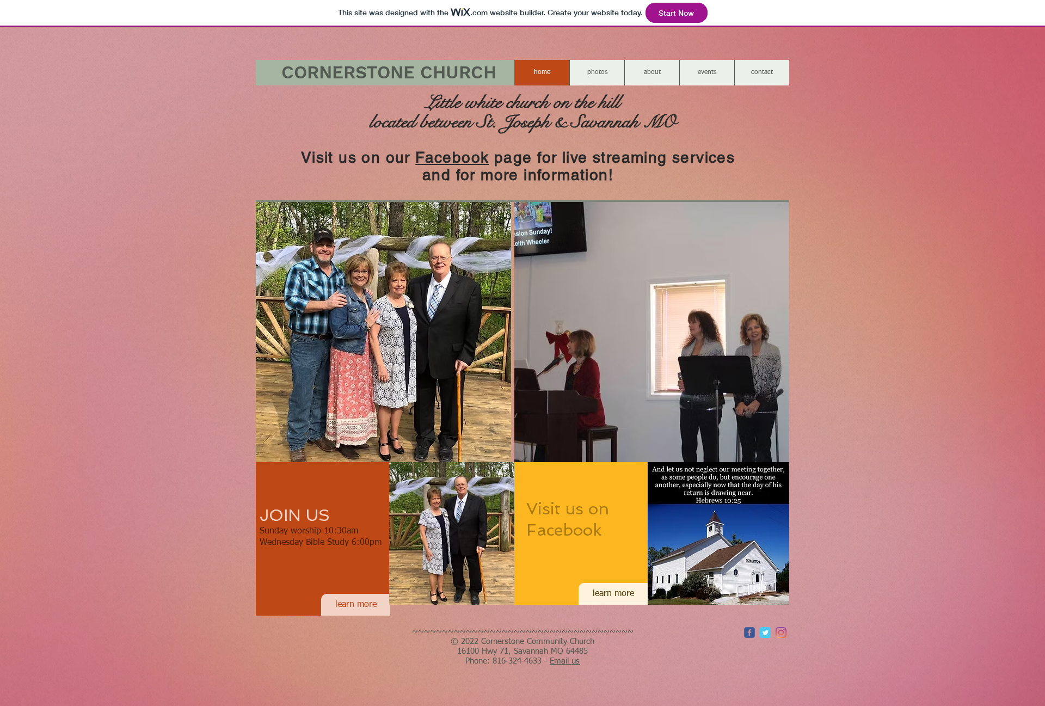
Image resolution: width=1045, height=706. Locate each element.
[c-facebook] (749, 632)
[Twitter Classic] (765, 632)
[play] (488, 453)
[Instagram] (781, 632)
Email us (565, 661)
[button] (383, 331)
